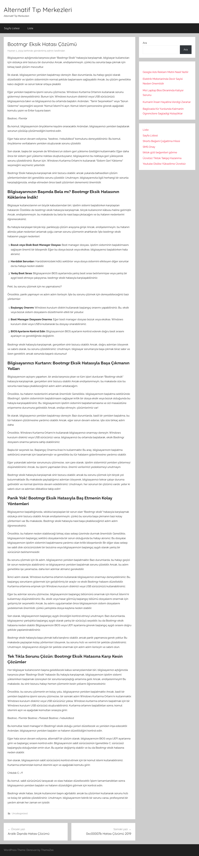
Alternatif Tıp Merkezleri (38, 10)
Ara (145, 42)
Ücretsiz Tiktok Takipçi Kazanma (162, 158)
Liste (30, 28)
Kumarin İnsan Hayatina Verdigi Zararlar (167, 102)
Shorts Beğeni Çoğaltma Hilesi (161, 141)
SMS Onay (149, 146)
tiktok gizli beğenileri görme (160, 152)
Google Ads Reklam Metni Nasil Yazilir (165, 72)
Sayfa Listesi (12, 28)
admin (50, 50)
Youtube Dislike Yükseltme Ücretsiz (164, 163)
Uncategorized (20, 813)
